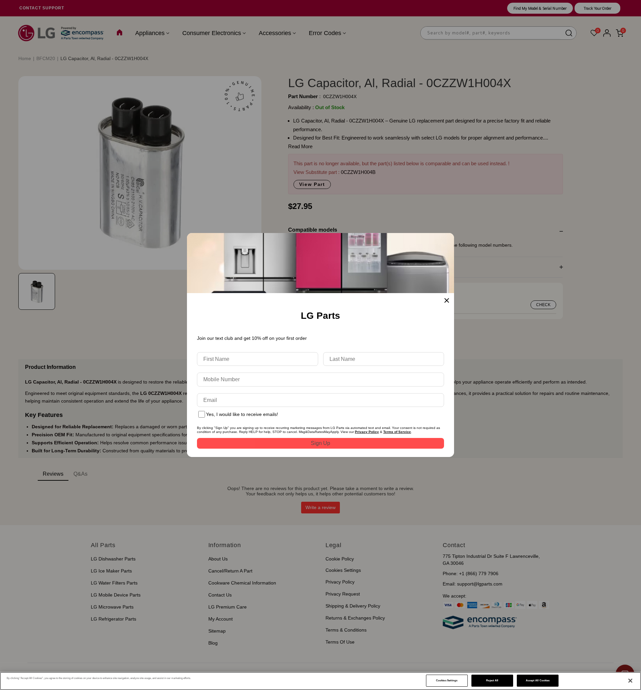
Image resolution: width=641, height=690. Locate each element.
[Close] (630, 680)
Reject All (492, 680)
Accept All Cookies (538, 680)
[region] (320, 681)
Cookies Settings (446, 680)
